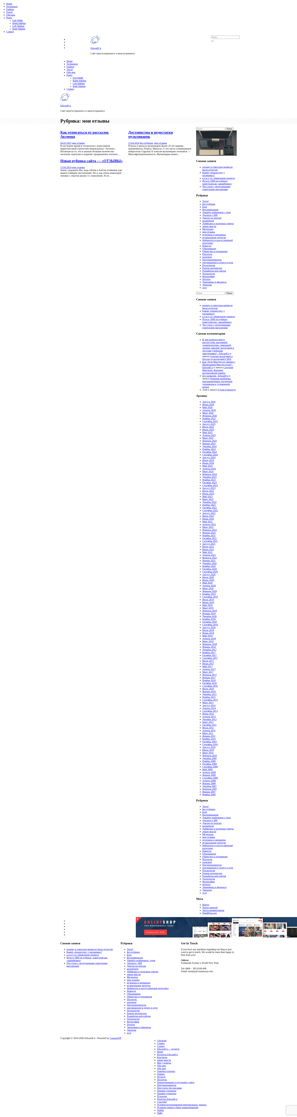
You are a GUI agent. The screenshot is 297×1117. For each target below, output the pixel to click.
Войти (205, 904)
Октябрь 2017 (209, 655)
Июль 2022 (208, 516)
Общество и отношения (214, 251)
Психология (208, 265)
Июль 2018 (208, 630)
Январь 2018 (209, 647)
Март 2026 (207, 413)
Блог (204, 207)
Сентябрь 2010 (210, 744)
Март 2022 (207, 527)
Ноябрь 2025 (209, 418)
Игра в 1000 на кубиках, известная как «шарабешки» (217, 182)
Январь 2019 (209, 613)
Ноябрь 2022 (209, 505)
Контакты (162, 1057)
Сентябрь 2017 (210, 658)
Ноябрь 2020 (209, 566)
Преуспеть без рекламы (169, 1088)
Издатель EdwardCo (167, 1054)
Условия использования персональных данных (182, 1104)
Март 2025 (207, 438)
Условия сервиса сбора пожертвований (177, 1107)
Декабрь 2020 (209, 563)
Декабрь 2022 (209, 502)
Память (161, 1074)
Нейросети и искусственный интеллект (148, 988)
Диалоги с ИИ (209, 215)
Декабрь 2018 (209, 616)
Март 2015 (207, 702)
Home (9, 3)
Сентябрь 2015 (210, 700)
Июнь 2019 (208, 602)
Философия (208, 276)
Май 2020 (207, 583)
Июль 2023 (208, 491)
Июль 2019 (208, 599)
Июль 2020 (208, 577)
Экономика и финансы (214, 282)
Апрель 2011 (209, 730)
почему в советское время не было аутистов (217, 168)
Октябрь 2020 (209, 569)
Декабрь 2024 (209, 446)
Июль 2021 (208, 546)
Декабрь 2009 (209, 758)
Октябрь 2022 (209, 507)
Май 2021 (207, 552)
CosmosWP (115, 1038)
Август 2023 (208, 488)
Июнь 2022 (208, 518)
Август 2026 (208, 401)
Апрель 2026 (209, 410)
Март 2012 (207, 722)
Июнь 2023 (208, 493)
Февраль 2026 (209, 415)
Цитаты (206, 279)
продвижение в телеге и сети (217, 262)
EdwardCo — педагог (168, 1049)
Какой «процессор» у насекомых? (213, 174)
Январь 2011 (208, 736)
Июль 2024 (208, 460)
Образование (209, 248)
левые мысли (209, 226)
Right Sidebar (19, 23)
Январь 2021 (209, 560)
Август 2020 (208, 574)
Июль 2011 (208, 727)
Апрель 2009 (209, 772)
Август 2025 (208, 424)
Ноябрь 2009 (209, 761)
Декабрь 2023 (209, 477)
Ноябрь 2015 (209, 697)
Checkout (161, 1040)
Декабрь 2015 (209, 694)
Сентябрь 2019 (210, 596)
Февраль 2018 (209, 644)
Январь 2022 (209, 532)
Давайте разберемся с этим (216, 212)
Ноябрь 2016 (209, 680)
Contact (10, 31)
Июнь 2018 (208, 633)
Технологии (208, 273)
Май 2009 (207, 769)
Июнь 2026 (208, 404)
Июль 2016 (208, 688)
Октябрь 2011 (209, 725)
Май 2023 (207, 496)
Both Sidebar (18, 29)
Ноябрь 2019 (209, 594)
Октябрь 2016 (209, 683)
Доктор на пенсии (212, 218)
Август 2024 (208, 457)
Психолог (162, 1096)
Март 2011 (207, 733)
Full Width (17, 20)
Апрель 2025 (209, 435)
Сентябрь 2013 (210, 711)
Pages (9, 17)
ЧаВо (160, 1113)
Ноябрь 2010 (209, 739)
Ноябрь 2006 (209, 794)
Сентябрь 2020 (210, 571)
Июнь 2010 (208, 750)
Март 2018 (207, 641)
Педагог (161, 1077)
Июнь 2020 (208, 580)
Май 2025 (207, 432)
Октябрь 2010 (209, 741)
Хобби (160, 1110)
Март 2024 (207, 471)
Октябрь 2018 (209, 622)
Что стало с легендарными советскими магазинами (216, 188)
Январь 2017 (209, 677)
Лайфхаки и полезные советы (218, 223)
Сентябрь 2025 (210, 421)
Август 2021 (208, 544)
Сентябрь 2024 (210, 454)
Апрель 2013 (209, 716)
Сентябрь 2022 (210, 510)
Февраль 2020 (209, 591)
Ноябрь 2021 (209, 535)
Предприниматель (212, 259)
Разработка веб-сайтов (214, 271)
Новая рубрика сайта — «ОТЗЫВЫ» (91, 161)
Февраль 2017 (209, 674)
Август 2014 (208, 705)
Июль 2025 (208, 427)
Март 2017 (207, 672)
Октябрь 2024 (209, 452)
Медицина (207, 229)
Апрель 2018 (209, 638)
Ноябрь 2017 (209, 652)
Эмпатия (207, 285)
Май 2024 (207, 466)
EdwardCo (95, 48)
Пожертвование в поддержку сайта (175, 1082)
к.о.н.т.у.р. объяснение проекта (218, 178)
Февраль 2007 (209, 789)
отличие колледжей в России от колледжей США (217, 357)
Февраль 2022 (209, 530)
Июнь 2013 (208, 713)
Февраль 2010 (209, 755)
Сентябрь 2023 (210, 485)
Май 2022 (207, 521)
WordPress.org (209, 913)
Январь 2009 (209, 775)
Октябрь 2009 (209, 764)
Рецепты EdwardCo (167, 1099)
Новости (206, 246)
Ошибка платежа (166, 1071)
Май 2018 (207, 635)
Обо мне (10, 15)
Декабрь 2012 (209, 719)
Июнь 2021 (208, 549)
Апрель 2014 (209, 708)
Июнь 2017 (208, 663)
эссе (204, 287)
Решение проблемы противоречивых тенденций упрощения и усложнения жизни (217, 382)
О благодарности (227, 389)
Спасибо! (162, 1102)
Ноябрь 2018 (209, 619)
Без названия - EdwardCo (215, 375)
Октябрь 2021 (209, 538)
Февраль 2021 (209, 557)
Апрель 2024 (209, 468)
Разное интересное (212, 268)
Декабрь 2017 (209, 649)
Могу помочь (164, 1063)
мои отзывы (78, 143)
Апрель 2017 (209, 669)
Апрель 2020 (209, 585)
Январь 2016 (209, 691)
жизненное (208, 220)
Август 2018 (208, 627)
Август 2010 (208, 747)
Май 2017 (207, 666)
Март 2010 (207, 752)
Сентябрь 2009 (210, 766)
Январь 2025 (209, 443)
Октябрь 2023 (209, 482)
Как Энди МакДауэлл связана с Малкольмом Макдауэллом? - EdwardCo (218, 365)
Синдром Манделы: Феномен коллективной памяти (217, 370)
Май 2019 (207, 605)
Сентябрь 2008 (210, 778)
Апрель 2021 (209, 555)
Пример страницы (166, 1090)
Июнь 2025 (208, 429)
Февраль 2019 (209, 610)
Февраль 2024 (209, 474)
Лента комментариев (213, 910)
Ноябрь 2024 (209, 449)
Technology (12, 6)
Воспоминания (210, 209)
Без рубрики (146, 143)
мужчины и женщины (214, 234)
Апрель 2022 (209, 524)
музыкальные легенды (214, 237)
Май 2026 (207, 407)
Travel (9, 12)
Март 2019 (207, 608)
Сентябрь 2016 (210, 686)
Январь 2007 (209, 791)
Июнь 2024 (208, 463)
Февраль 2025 (209, 440)
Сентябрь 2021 (210, 541)
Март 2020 (207, 588)
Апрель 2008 (209, 780)
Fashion (10, 9)
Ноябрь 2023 (209, 479)
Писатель (207, 254)
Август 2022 (208, 513)
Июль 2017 (208, 661)
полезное (207, 257)
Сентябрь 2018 (210, 624)
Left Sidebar (18, 26)
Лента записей (210, 907)
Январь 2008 (209, 783)
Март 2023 (207, 499)
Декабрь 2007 (209, 786)
